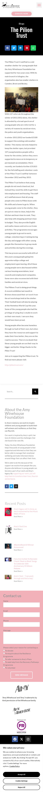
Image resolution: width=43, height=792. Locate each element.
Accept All (21, 774)
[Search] (35, 392)
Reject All (21, 787)
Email (5, 611)
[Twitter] (11, 486)
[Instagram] (16, 486)
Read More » (18, 516)
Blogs (21, 23)
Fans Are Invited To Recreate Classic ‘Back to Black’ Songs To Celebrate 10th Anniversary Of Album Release (25, 563)
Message (7, 630)
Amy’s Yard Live (20, 526)
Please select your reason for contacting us (20, 648)
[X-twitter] (21, 739)
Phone (6, 621)
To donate (9, 650)
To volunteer (10, 668)
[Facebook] (15, 739)
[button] (39, 5)
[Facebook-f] (7, 486)
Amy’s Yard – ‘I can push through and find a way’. (23, 577)
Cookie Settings (21, 781)
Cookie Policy (14, 766)
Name (5, 601)
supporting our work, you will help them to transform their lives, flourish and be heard (21, 476)
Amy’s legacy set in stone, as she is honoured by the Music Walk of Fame (26, 511)
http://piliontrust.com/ (14, 365)
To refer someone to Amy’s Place (18, 659)
